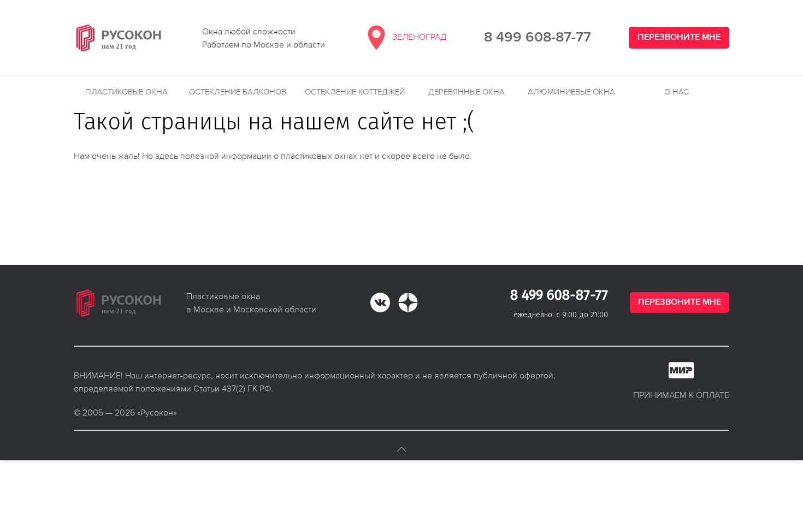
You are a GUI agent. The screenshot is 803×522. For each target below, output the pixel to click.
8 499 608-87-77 (537, 38)
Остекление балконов (237, 91)
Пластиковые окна (126, 91)
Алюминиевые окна (571, 91)
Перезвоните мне (679, 37)
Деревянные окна (466, 91)
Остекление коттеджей (355, 91)
